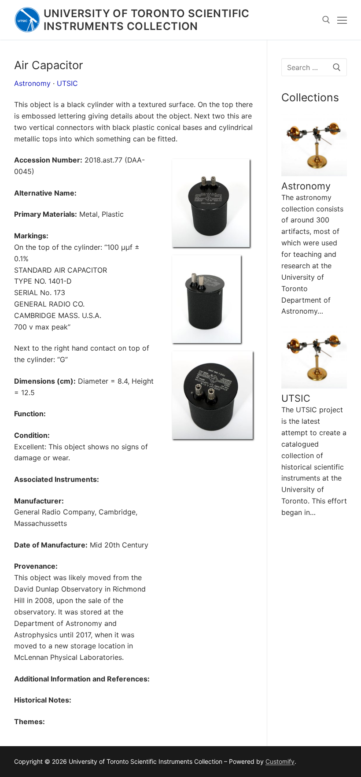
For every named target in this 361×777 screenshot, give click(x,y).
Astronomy (32, 83)
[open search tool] (326, 20)
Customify (280, 761)
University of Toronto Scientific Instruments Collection (147, 20)
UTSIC (67, 83)
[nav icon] (342, 20)
